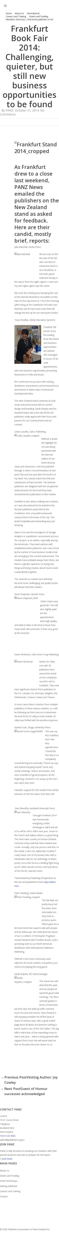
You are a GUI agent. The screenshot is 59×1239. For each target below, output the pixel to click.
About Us (4, 1170)
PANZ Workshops (8, 1180)
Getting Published (8, 1186)
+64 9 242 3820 (7, 1135)
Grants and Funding (9, 1175)
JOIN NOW (7, 1158)
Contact (4, 1196)
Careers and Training (10, 1191)
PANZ (9, 110)
